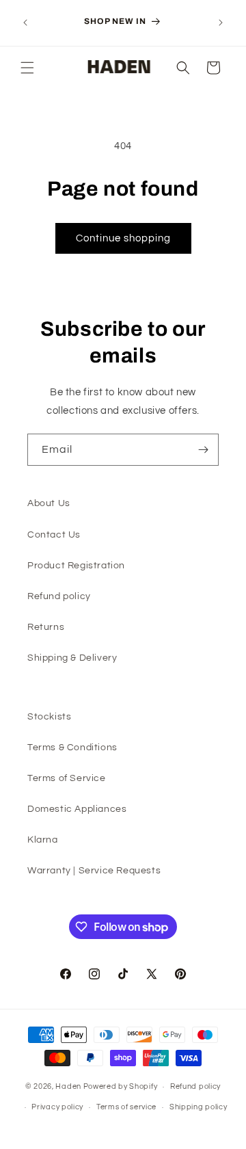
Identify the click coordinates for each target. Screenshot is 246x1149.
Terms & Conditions (72, 747)
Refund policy (59, 596)
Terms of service (126, 1107)
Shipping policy (198, 1107)
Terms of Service (66, 778)
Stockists (49, 717)
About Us (48, 503)
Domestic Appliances (76, 809)
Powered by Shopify (120, 1086)
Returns (45, 627)
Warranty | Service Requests (94, 870)
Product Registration (76, 565)
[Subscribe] (203, 450)
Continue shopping (123, 238)
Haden (68, 1086)
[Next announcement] (221, 23)
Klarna (42, 840)
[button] (27, 68)
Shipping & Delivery (72, 658)
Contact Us (54, 535)
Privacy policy (57, 1107)
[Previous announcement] (25, 23)
